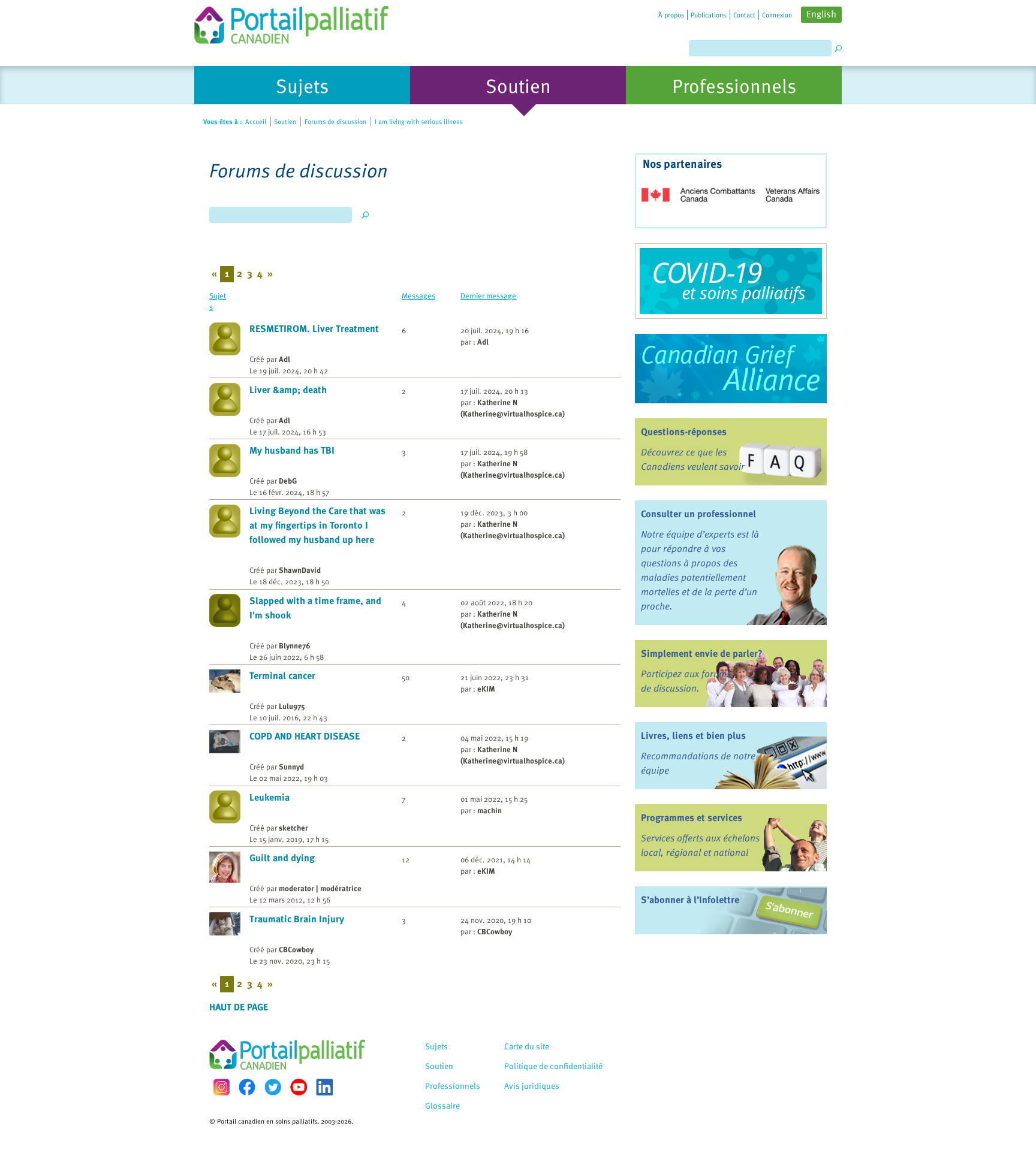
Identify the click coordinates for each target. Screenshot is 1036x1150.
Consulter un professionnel (698, 513)
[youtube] (298, 1087)
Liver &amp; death (288, 389)
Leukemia (269, 797)
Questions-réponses (684, 431)
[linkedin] (324, 1087)
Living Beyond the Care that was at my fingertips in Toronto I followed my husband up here (317, 525)
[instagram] (221, 1087)
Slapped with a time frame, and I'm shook (315, 607)
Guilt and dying (282, 857)
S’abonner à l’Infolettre (690, 899)
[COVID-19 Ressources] (731, 281)
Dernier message (488, 295)
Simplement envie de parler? (702, 653)
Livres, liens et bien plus (693, 735)
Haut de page (238, 1007)
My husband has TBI (292, 450)
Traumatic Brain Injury (296, 918)
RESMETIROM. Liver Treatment (314, 328)
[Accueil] (291, 22)
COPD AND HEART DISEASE (304, 736)
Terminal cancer (282, 675)
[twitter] (272, 1087)
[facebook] (247, 1087)
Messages (418, 295)
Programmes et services (691, 817)
